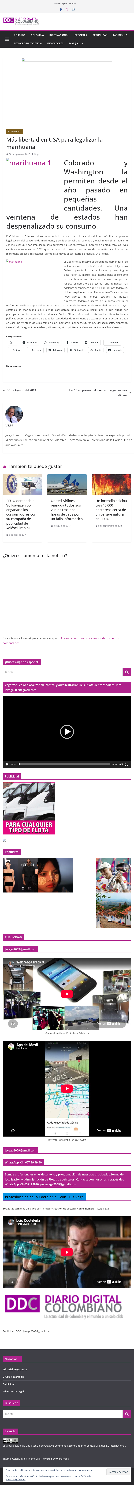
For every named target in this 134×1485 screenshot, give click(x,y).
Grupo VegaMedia (13, 1376)
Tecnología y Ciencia (28, 43)
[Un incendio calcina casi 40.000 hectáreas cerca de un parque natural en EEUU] (111, 477)
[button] (81, 43)
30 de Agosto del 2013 (21, 390)
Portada (19, 35)
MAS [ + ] (74, 43)
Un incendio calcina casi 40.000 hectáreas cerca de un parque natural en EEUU (111, 509)
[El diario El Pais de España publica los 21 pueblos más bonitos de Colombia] (113, 910)
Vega (36, 154)
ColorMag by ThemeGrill (26, 1458)
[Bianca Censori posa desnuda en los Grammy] (20, 875)
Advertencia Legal (13, 1391)
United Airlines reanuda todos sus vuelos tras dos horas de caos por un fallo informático (67, 509)
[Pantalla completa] (126, 764)
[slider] (64, 764)
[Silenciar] (121, 764)
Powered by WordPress (55, 1458)
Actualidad (99, 35)
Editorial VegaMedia (15, 1369)
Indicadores (55, 43)
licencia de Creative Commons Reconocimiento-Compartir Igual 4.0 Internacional (78, 1445)
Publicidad (9, 1384)
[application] (67, 732)
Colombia (37, 35)
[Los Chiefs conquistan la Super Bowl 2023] (113, 875)
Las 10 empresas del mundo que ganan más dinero (98, 392)
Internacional (59, 35)
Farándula (120, 35)
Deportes (81, 35)
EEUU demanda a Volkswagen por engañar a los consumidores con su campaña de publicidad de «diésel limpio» (21, 514)
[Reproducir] (7, 764)
